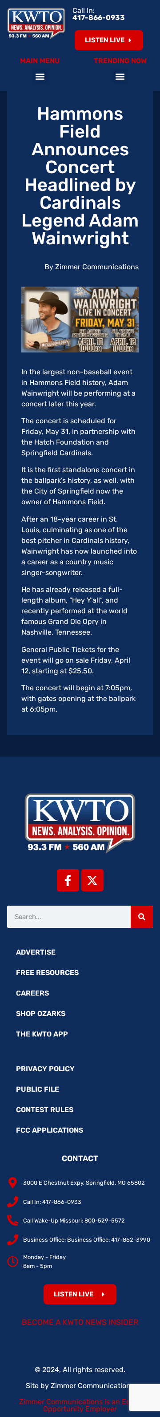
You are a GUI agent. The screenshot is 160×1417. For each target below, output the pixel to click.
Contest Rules (44, 1109)
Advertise (36, 952)
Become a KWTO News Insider (80, 1322)
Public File (37, 1089)
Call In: (98, 14)
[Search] (142, 917)
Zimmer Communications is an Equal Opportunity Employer (80, 1405)
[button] (40, 76)
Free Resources (47, 972)
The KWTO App (42, 1034)
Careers (32, 993)
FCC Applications (49, 1130)
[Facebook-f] (68, 880)
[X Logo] (92, 880)
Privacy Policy (45, 1069)
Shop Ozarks (40, 1013)
